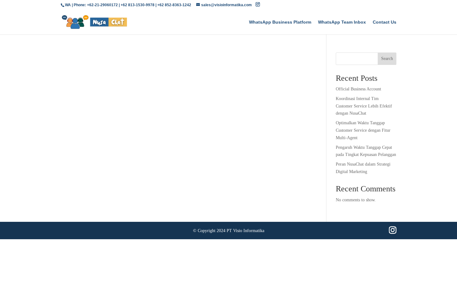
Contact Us (384, 22)
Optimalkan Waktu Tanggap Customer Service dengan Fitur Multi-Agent (363, 130)
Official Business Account (358, 89)
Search (387, 58)
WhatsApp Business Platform (280, 22)
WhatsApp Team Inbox (342, 22)
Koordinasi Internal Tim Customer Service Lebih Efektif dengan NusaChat (364, 106)
